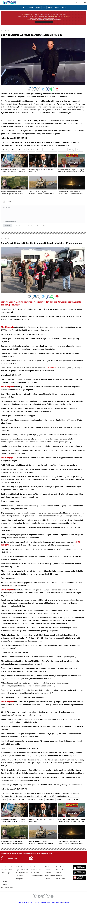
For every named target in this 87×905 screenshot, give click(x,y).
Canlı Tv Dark (20, 867)
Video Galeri (60, 870)
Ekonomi (22, 150)
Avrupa (30, 7)
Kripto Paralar (50, 876)
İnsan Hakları (31, 799)
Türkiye (76, 799)
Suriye (68, 799)
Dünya (14, 150)
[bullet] (31, 225)
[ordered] (28, 225)
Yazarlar (59, 873)
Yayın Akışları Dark (22, 870)
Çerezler (43, 902)
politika (41, 799)
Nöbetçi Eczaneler (22, 873)
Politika (64, 7)
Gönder (7, 225)
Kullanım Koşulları (56, 902)
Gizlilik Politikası (35, 902)
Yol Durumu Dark (7, 870)
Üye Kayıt (4, 884)
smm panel (19, 879)
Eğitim (50, 7)
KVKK (49, 902)
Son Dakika (19, 876)
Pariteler (48, 879)
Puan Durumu (34, 873)
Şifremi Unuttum (7, 887)
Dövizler (48, 870)
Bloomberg (5, 150)
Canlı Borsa (34, 867)
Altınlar (47, 867)
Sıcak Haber (60, 879)
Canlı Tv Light (5, 873)
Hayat (57, 7)
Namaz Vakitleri (35, 870)
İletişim (28, 902)
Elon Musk (31, 150)
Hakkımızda (21, 902)
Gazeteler (59, 876)
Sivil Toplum (50, 799)
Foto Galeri (60, 867)
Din (44, 7)
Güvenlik (21, 799)
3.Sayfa (23, 7)
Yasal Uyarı (66, 902)
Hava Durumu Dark (7, 867)
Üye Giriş (4, 881)
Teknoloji (71, 150)
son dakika (62, 150)
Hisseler (48, 873)
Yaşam (79, 150)
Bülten (38, 7)
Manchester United (50, 150)
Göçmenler (12, 799)
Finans (39, 150)
